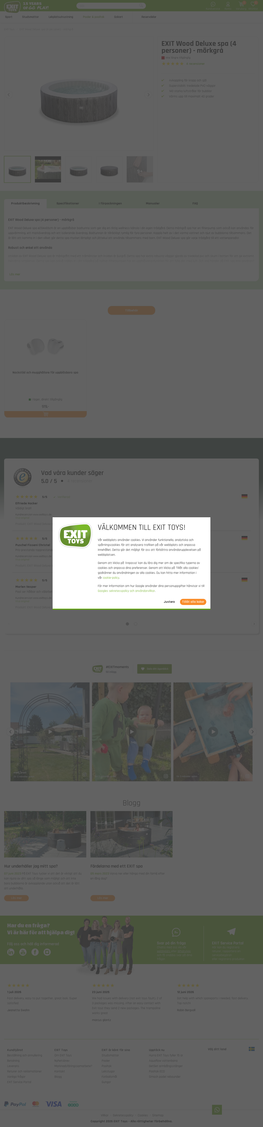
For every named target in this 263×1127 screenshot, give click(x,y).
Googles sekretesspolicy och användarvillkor (126, 591)
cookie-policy (111, 578)
